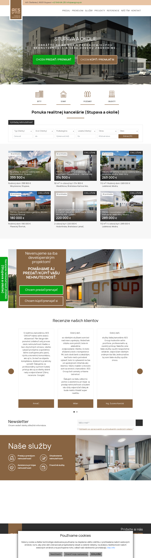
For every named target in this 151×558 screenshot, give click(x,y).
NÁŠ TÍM (125, 11)
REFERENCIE (113, 11)
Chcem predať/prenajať (41, 290)
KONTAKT (136, 11)
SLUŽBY (89, 11)
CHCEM (53, 60)
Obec (122, 131)
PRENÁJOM (77, 11)
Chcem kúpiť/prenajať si (41, 301)
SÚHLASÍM (96, 554)
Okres (101, 131)
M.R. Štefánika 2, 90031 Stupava (38, 2)
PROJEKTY (99, 11)
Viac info (111, 548)
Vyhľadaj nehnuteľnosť (21, 122)
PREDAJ (66, 11)
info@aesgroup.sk (74, 3)
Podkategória (61, 131)
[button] (74, 412)
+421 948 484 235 (59, 3)
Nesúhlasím (55, 554)
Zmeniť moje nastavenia (76, 554)
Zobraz (127, 136)
